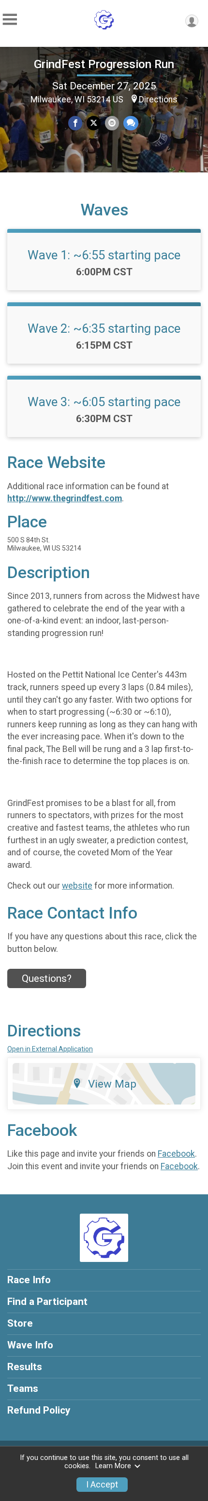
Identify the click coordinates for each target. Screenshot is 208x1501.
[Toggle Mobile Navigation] (9, 19)
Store (20, 1323)
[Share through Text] (130, 123)
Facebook (176, 1154)
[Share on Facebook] (75, 123)
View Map (112, 1083)
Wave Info (30, 1345)
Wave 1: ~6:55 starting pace (104, 255)
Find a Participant (47, 1301)
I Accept (102, 1484)
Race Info (29, 1280)
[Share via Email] (112, 123)
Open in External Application (50, 1049)
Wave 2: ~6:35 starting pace (104, 328)
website (77, 886)
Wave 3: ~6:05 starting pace (104, 402)
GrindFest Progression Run (104, 64)
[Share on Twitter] (94, 123)
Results (24, 1367)
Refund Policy (38, 1410)
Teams (22, 1388)
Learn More (113, 1466)
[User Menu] (191, 21)
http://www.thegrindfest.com (64, 498)
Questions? (47, 978)
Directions (158, 99)
